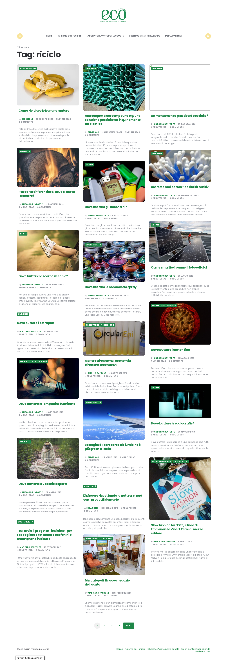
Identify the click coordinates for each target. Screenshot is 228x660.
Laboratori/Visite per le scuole (105, 35)
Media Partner (173, 35)
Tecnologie (107, 325)
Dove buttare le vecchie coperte (43, 484)
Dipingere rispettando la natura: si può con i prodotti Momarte (112, 497)
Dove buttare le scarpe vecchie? (43, 276)
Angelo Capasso (97, 373)
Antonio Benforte (164, 124)
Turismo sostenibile (69, 35)
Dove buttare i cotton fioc (170, 349)
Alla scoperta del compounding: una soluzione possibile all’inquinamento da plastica (113, 120)
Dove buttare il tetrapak (35, 323)
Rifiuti (89, 165)
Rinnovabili (92, 325)
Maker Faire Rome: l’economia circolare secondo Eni (108, 362)
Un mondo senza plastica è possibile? (179, 116)
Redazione (27, 119)
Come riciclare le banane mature (44, 110)
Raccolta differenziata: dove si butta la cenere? (47, 194)
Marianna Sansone (164, 542)
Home (49, 35)
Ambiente (91, 68)
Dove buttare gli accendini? (106, 207)
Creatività (90, 487)
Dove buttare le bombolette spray (111, 287)
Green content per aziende (144, 35)
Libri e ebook (181, 461)
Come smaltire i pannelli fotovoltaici (179, 267)
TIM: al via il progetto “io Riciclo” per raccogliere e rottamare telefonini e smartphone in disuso (44, 535)
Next (129, 625)
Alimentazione (28, 68)
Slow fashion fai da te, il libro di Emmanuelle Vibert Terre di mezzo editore (177, 529)
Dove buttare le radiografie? (172, 423)
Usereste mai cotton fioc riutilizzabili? (179, 187)
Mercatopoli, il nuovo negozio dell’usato (107, 582)
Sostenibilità (93, 245)
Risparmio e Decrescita (99, 538)
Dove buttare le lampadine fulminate (47, 404)
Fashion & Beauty (161, 461)
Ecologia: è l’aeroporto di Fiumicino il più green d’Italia (113, 447)
